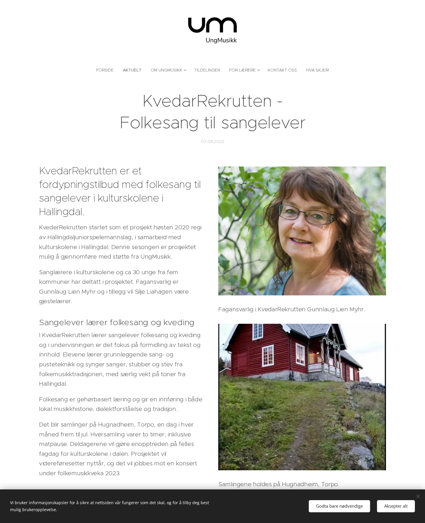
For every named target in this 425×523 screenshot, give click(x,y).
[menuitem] (107, 70)
